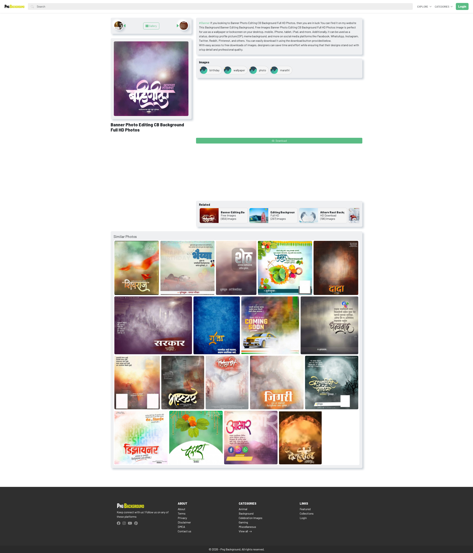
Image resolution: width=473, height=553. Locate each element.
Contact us (184, 531)
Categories (442, 6)
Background (246, 513)
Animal (243, 509)
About (181, 509)
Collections (307, 513)
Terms (182, 513)
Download (281, 140)
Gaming (243, 522)
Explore (423, 6)
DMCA (181, 526)
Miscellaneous (247, 526)
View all (243, 531)
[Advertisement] (151, 163)
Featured (305, 509)
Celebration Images (250, 518)
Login (303, 518)
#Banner (204, 23)
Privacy (182, 518)
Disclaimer (184, 522)
